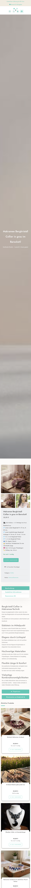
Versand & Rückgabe (16, 4)
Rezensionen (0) (10, 596)
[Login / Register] (17, 11)
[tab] (15, 588)
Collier (12, 573)
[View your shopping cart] (13, 11)
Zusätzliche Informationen (13, 592)
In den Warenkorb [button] (15, 749)
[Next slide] (29, 501)
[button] (8, 501)
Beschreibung (9, 588)
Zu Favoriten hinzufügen (13, 567)
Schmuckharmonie (13, 577)
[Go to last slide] (2, 501)
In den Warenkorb (11, 560)
